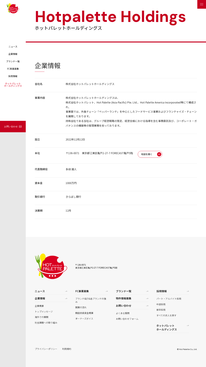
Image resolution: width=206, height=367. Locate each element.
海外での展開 (41, 317)
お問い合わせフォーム (127, 318)
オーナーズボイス (84, 318)
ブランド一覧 (13, 61)
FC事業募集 (13, 68)
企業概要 (39, 305)
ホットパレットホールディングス (13, 84)
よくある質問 (122, 313)
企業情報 (12, 54)
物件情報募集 (123, 298)
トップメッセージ (44, 311)
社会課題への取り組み (46, 322)
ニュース (13, 46)
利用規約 (66, 348)
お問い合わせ (11, 126)
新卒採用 (160, 309)
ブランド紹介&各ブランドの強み (90, 300)
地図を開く (146, 154)
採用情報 (12, 76)
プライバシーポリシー (46, 348)
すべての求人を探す (166, 315)
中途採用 (160, 304)
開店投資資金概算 (84, 313)
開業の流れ (81, 307)
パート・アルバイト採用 (168, 298)
